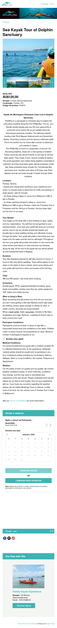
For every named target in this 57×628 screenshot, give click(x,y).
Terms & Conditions (18, 400)
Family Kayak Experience (27, 591)
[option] (9, 82)
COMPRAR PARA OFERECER (28, 480)
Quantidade (11, 424)
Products (6, 22)
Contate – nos (11, 531)
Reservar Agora (24, 605)
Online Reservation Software (27, 623)
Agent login (50, 623)
